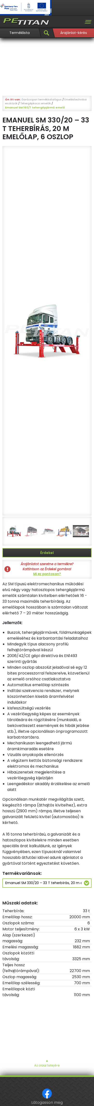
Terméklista (19, 32)
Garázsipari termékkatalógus (41, 99)
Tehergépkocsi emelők (35, 103)
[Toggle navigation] (88, 22)
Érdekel (47, 552)
